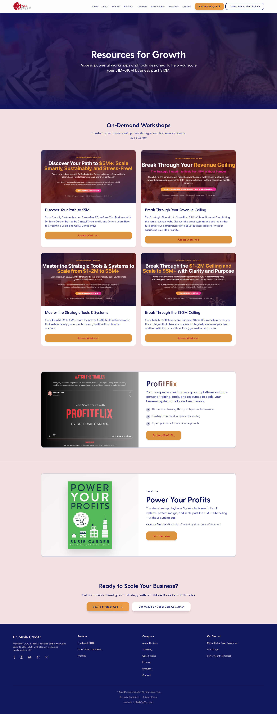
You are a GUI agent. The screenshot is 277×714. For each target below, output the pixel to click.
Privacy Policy (150, 697)
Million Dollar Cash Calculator (222, 643)
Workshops (213, 649)
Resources (147, 668)
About (105, 6)
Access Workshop (88, 235)
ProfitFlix (82, 655)
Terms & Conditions (129, 697)
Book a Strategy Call (209, 6)
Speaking (142, 6)
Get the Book (161, 536)
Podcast (146, 662)
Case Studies (158, 6)
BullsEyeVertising (144, 702)
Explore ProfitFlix (164, 435)
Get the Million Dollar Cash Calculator (161, 606)
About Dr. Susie (150, 643)
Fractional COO (86, 643)
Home (95, 6)
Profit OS (129, 6)
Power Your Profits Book (219, 655)
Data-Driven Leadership (90, 649)
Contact (186, 6)
